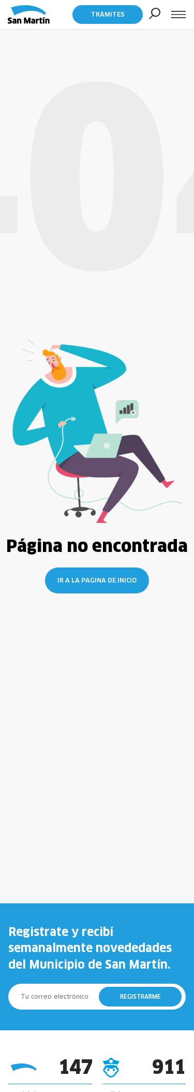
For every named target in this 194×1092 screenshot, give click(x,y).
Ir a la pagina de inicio (97, 580)
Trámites (108, 14)
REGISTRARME (140, 997)
